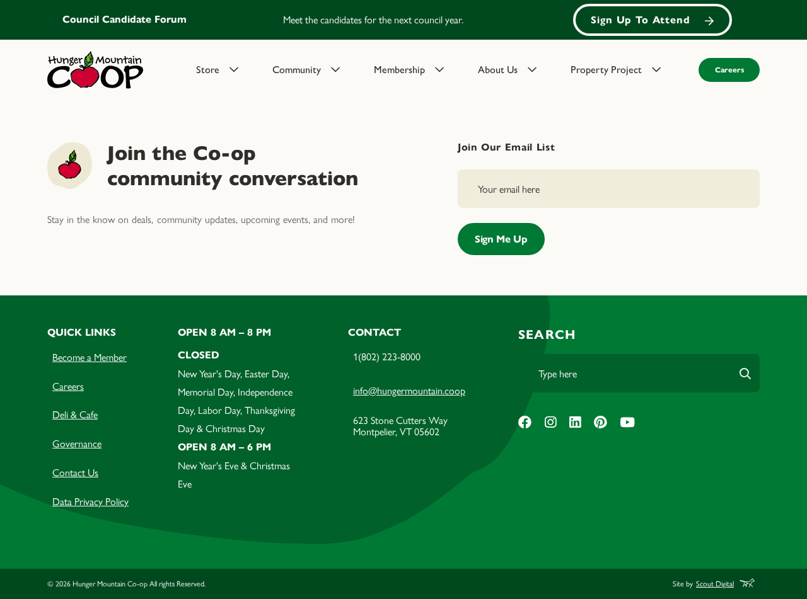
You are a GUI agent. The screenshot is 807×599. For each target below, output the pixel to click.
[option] (403, 20)
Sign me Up (501, 239)
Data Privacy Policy (90, 501)
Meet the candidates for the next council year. (373, 19)
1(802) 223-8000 (387, 356)
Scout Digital (715, 584)
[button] (227, 70)
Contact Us (75, 472)
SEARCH (547, 335)
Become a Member (89, 357)
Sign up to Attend (640, 20)
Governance (77, 443)
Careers (729, 69)
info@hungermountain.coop (409, 390)
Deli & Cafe (75, 414)
